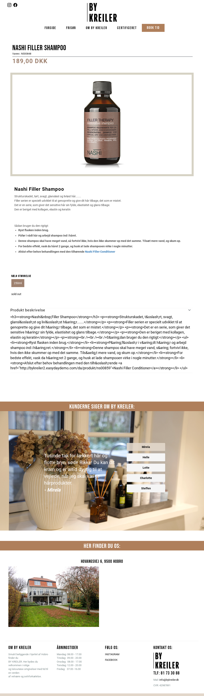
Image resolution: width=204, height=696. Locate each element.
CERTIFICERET (127, 28)
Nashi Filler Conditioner (100, 251)
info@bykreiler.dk (169, 679)
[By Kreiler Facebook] (15, 6)
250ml (18, 283)
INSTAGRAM (112, 654)
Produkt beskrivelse (27, 310)
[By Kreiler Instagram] (9, 6)
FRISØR (71, 28)
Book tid (153, 28)
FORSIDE (50, 28)
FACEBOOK (111, 659)
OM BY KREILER (96, 28)
